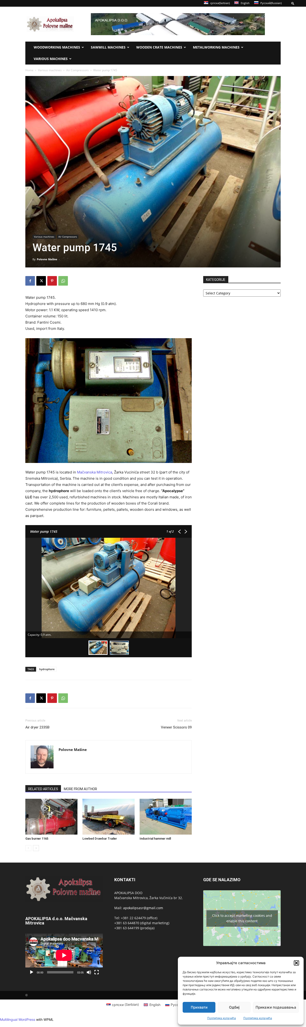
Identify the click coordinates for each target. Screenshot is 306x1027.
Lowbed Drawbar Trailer (99, 838)
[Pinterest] (52, 281)
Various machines (51, 58)
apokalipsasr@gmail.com (143, 908)
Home (29, 70)
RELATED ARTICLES (43, 789)
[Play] (31, 972)
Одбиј (234, 1007)
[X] (41, 281)
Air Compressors (77, 70)
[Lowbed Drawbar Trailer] (108, 817)
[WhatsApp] (63, 281)
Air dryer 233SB (37, 727)
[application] (64, 955)
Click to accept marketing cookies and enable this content (242, 918)
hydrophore (47, 669)
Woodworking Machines (57, 47)
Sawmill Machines (108, 47)
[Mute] (89, 972)
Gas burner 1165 (36, 838)
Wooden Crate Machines (159, 47)
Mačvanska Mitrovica (94, 472)
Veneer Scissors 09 (176, 727)
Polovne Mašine (47, 259)
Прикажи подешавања (276, 1007)
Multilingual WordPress (17, 1019)
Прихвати (199, 1007)
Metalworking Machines (216, 47)
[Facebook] (30, 281)
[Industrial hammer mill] (166, 817)
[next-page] (36, 848)
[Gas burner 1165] (51, 817)
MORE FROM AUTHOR (80, 789)
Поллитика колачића (221, 1018)
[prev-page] (28, 848)
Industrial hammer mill (155, 838)
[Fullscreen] (96, 972)
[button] (296, 963)
